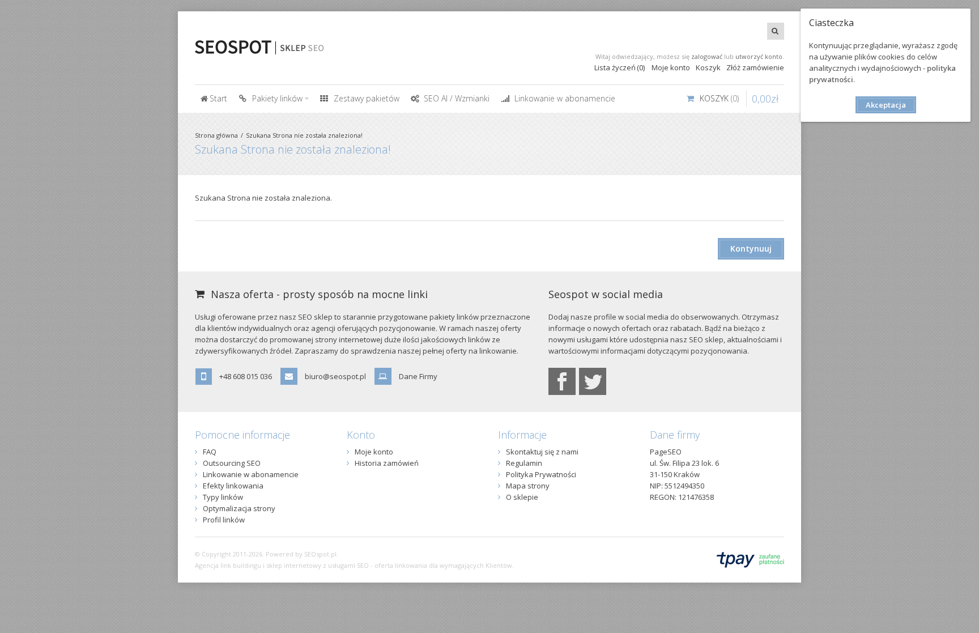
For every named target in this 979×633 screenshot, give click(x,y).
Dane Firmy (418, 376)
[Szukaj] (775, 31)
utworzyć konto (758, 56)
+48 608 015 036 (245, 376)
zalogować (706, 56)
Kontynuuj (751, 248)
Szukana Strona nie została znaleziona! (304, 135)
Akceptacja (886, 105)
